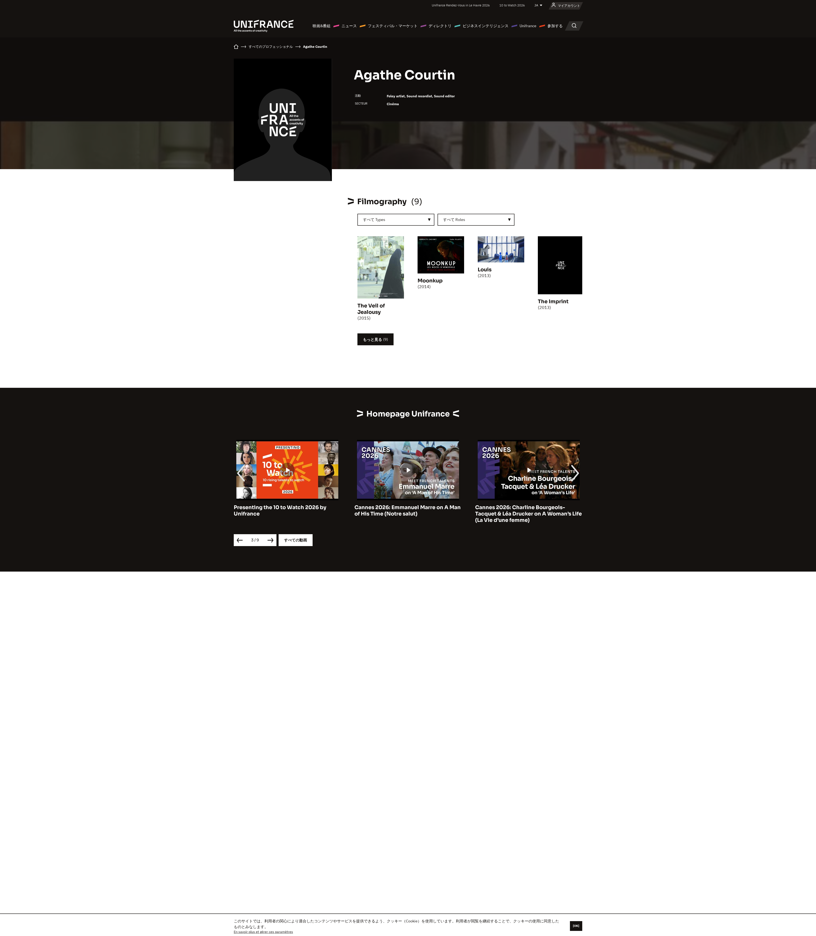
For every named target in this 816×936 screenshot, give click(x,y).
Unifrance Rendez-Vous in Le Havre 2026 (461, 5)
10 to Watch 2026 (512, 5)
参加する (555, 25)
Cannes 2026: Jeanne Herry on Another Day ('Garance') (526, 510)
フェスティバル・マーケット (393, 25)
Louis (485, 269)
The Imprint (553, 301)
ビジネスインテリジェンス (486, 25)
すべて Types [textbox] (374, 219)
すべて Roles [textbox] (454, 219)
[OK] (576, 926)
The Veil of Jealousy (371, 309)
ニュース (349, 25)
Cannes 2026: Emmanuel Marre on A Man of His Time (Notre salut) (287, 510)
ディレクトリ (440, 25)
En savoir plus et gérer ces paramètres (263, 932)
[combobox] (395, 220)
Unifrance (528, 25)
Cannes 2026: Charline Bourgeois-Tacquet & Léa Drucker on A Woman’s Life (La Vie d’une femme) (407, 514)
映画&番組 (321, 25)
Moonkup (430, 281)
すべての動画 (295, 540)
